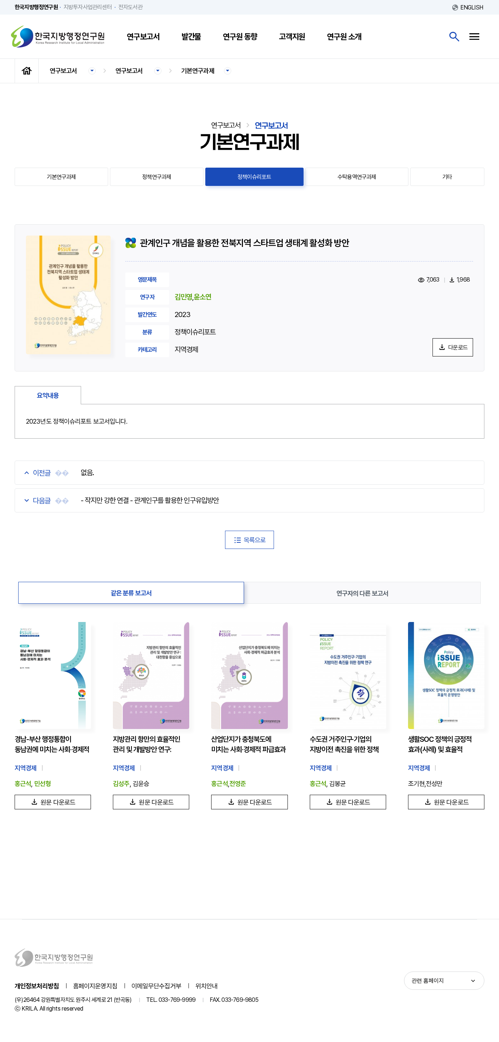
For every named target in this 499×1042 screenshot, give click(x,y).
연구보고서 (143, 36)
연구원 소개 (344, 36)
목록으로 (255, 540)
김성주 (121, 783)
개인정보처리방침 (37, 986)
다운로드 (458, 347)
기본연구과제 (197, 71)
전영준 (237, 783)
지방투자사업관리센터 (88, 7)
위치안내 (206, 986)
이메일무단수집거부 (156, 986)
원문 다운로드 (58, 802)
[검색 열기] (454, 37)
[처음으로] (27, 71)
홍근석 (23, 783)
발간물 (191, 36)
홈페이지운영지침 (95, 986)
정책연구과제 (156, 176)
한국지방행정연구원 (57, 36)
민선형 (42, 783)
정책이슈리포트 (254, 176)
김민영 (183, 297)
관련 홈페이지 (428, 980)
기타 (447, 176)
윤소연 (202, 297)
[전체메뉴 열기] (474, 37)
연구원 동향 (240, 36)
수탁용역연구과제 (357, 176)
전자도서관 (130, 7)
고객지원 (292, 36)
